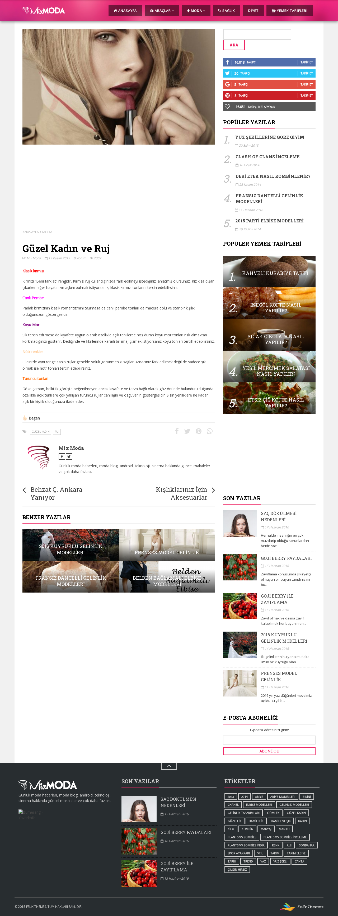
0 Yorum (80, 258)
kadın (302, 821)
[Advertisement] (269, 455)
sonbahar (306, 845)
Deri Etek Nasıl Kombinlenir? (273, 176)
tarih (232, 861)
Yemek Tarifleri (292, 10)
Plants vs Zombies (242, 837)
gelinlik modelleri (294, 805)
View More (70, 545)
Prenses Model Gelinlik (279, 676)
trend (248, 861)
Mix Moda (33, 258)
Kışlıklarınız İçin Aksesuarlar (181, 493)
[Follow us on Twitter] (69, 456)
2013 (231, 797)
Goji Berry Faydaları (286, 558)
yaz (263, 861)
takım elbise (296, 853)
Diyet (253, 10)
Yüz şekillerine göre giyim (269, 137)
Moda (47, 232)
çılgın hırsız (237, 869)
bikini (307, 797)
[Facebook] (176, 431)
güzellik (234, 821)
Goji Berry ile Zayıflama (277, 599)
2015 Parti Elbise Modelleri (269, 220)
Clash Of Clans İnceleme (267, 156)
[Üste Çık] (169, 766)
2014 (244, 797)
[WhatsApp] (209, 431)
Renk (275, 845)
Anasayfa (127, 10)
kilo (231, 829)
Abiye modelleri (282, 797)
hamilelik (256, 821)
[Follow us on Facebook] (62, 456)
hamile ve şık (281, 821)
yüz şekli (280, 861)
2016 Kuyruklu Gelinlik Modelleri (284, 638)
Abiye (259, 797)
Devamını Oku (269, 271)
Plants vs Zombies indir (246, 845)
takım (274, 853)
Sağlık (228, 10)
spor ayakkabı (239, 853)
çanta (299, 861)
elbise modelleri (259, 805)
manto (284, 829)
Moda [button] (196, 10)
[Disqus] (118, 664)
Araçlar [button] (163, 10)
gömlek (273, 813)
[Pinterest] (198, 431)
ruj (56, 431)
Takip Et (307, 62)
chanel (233, 805)
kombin (247, 829)
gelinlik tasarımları (244, 813)
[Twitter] (187, 431)
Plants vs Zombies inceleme (285, 837)
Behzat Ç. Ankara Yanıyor (56, 493)
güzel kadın (41, 431)
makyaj (266, 829)
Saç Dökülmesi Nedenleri (279, 516)
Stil (260, 853)
